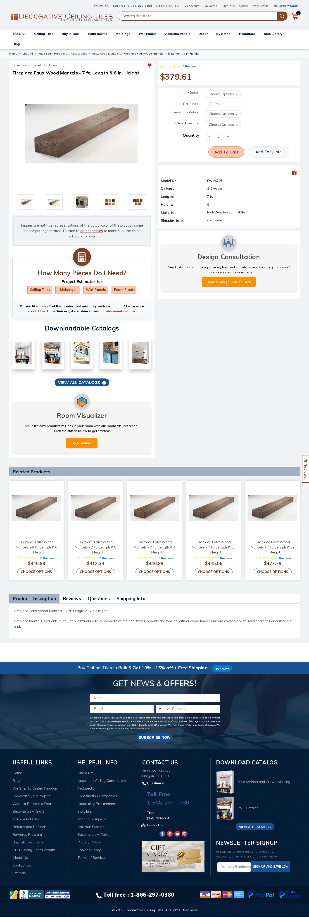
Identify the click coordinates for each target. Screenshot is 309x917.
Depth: (193, 93)
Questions (99, 598)
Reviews (72, 598)
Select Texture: (187, 123)
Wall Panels (148, 34)
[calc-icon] (82, 257)
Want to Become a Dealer (33, 803)
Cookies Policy (89, 850)
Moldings (123, 34)
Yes (217, 103)
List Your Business (91, 826)
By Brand (223, 34)
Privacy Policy (185, 725)
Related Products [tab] (31, 471)
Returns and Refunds (29, 826)
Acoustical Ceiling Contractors (101, 780)
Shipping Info (130, 598)
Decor (204, 34)
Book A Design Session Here (229, 282)
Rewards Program (286, 5)
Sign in (226, 5)
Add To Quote (268, 151)
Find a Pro (85, 773)
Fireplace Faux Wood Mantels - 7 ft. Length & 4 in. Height (155, 547)
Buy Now (222, 668)
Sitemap (19, 873)
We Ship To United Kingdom (35, 788)
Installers (84, 811)
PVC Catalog (248, 808)
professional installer (118, 311)
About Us (20, 857)
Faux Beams (98, 34)
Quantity (191, 135)
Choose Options (36, 572)
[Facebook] (294, 173)
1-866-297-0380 (139, 5)
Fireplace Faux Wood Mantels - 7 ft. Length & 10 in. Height (213, 547)
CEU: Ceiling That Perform (33, 850)
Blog (16, 44)
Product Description (34, 598)
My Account (191, 5)
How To (44, 311)
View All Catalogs (79, 382)
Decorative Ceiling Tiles (145, 910)
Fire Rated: (191, 103)
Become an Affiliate (28, 811)
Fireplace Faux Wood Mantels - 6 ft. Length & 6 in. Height (36, 547)
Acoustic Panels (178, 34)
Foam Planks (124, 289)
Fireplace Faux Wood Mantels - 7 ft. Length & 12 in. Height (273, 547)
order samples (91, 230)
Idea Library (273, 34)
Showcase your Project (31, 796)
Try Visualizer (82, 443)
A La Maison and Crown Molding (264, 781)
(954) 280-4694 (171, 5)
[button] (116, 64)
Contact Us (21, 865)
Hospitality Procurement (96, 803)
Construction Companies (97, 796)
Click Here (214, 220)
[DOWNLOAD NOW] (31, 894)
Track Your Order (25, 819)
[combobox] (163, 709)
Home (17, 773)
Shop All (19, 34)
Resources (248, 34)
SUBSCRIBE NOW (154, 738)
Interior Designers (91, 819)
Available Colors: (185, 112)
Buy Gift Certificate (28, 842)
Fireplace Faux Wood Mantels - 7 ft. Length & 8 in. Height (95, 547)
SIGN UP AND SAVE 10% (270, 866)
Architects (85, 788)
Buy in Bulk (71, 34)
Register (242, 5)
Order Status (260, 5)
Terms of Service (206, 725)
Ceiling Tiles (44, 34)
